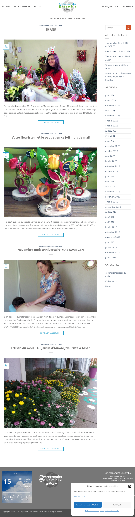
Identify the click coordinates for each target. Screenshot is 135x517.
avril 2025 (110, 110)
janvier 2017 (111, 247)
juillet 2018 (110, 212)
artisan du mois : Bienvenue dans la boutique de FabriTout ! (118, 77)
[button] (129, 486)
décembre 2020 (112, 146)
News (108, 286)
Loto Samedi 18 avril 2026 (118, 51)
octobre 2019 (111, 171)
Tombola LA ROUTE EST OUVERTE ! (117, 45)
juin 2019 (110, 176)
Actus (37, 6)
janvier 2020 (111, 161)
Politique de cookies (92, 511)
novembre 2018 (112, 196)
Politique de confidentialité (109, 511)
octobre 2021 (111, 125)
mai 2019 (110, 181)
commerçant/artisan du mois (50, 26)
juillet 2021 (110, 130)
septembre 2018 (113, 207)
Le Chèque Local (110, 6)
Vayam (59, 511)
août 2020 (110, 156)
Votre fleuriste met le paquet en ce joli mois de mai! (51, 137)
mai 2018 (110, 222)
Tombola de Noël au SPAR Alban (117, 58)
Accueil (6, 6)
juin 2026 (110, 95)
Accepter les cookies (88, 504)
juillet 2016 (110, 257)
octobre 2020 (111, 151)
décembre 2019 (112, 166)
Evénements (111, 281)
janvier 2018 (111, 227)
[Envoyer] (128, 27)
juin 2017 (110, 242)
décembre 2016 (112, 252)
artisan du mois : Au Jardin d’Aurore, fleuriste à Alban (50, 348)
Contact (128, 6)
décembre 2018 (112, 191)
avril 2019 (110, 186)
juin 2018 (110, 217)
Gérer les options (80, 496)
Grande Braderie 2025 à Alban (116, 67)
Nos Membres (22, 6)
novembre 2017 (112, 237)
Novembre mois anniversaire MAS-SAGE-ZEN (51, 250)
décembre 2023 (112, 115)
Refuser (117, 504)
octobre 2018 (111, 201)
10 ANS (50, 29)
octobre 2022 (111, 120)
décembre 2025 (112, 105)
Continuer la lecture (51, 122)
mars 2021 (110, 141)
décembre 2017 (112, 232)
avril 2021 (110, 135)
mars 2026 (110, 100)
